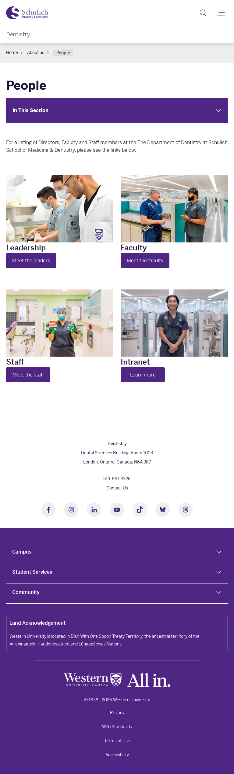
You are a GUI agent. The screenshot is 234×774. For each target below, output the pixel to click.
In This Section (30, 110)
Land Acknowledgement (37, 623)
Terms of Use (117, 740)
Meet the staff (28, 375)
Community (26, 592)
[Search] (203, 13)
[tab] (117, 553)
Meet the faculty (145, 260)
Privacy (117, 712)
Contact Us (117, 488)
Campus (21, 552)
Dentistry (18, 34)
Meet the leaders (31, 260)
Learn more (143, 375)
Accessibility (117, 755)
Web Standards (117, 726)
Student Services (32, 572)
